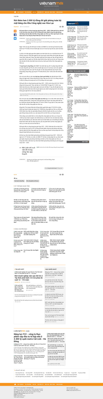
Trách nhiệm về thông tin (19, 397)
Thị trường (28, 12)
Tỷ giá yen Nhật (81, 372)
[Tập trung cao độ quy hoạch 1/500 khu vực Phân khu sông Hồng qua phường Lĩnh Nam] (22, 209)
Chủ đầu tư (40, 12)
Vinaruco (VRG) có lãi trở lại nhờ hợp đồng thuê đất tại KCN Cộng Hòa (81, 88)
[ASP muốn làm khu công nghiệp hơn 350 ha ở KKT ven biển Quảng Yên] (18, 234)
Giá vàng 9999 (29, 372)
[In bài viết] (60, 27)
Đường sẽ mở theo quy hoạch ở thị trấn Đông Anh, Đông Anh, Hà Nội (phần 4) (44, 42)
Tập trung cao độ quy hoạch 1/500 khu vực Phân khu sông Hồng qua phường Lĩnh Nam (22, 220)
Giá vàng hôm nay (20, 372)
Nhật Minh (16, 26)
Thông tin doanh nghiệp (77, 71)
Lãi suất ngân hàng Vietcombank (68, 376)
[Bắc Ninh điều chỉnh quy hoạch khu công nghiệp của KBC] (70, 118)
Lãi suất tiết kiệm (49, 374)
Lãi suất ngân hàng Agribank (70, 374)
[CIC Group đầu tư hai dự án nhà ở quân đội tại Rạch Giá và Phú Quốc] (44, 234)
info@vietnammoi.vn (21, 395)
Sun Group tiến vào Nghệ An (31, 250)
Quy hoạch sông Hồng (19, 181)
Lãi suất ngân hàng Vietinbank (52, 376)
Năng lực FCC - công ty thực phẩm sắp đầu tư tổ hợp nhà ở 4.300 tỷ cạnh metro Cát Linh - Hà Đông (54, 273)
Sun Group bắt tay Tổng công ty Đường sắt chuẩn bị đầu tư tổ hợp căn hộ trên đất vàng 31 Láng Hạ (34, 357)
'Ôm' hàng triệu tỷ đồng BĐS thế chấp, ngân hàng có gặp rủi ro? (82, 38)
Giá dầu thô (48, 372)
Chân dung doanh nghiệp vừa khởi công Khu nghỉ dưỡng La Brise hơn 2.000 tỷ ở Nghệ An (57, 252)
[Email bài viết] (62, 27)
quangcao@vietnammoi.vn (75, 390)
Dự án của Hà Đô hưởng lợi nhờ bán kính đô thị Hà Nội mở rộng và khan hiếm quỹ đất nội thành (43, 39)
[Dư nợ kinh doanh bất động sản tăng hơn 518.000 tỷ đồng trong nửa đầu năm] (71, 56)
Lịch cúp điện (29, 374)
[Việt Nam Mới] (51, 4)
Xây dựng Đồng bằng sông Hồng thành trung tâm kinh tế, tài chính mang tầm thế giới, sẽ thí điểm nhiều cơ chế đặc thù (39, 221)
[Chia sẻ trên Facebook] (15, 34)
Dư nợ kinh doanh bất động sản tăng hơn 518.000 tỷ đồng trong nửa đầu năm (82, 55)
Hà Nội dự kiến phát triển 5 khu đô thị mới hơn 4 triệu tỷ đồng (39, 201)
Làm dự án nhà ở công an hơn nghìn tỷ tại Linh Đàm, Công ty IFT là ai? (31, 241)
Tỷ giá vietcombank (20, 374)
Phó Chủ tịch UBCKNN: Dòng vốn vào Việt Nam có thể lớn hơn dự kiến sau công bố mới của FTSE (82, 30)
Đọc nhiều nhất (51, 269)
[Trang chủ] (15, 12)
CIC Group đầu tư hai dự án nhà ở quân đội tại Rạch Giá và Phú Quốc (57, 233)
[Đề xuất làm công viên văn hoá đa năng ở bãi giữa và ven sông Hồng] (57, 209)
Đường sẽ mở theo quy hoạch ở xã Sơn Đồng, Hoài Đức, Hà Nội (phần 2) (41, 160)
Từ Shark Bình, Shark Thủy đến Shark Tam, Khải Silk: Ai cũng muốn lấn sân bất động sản (81, 102)
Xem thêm (85, 141)
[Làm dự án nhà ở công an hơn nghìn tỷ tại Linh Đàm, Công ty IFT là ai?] (18, 244)
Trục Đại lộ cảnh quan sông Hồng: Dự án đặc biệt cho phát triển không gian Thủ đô (57, 201)
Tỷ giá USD (73, 372)
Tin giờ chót (19, 269)
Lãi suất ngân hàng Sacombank (23, 376)
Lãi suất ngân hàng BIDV (37, 376)
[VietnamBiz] (73, 23)
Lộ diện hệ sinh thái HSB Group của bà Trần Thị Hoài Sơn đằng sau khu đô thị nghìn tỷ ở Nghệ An (54, 296)
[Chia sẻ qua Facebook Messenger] (15, 38)
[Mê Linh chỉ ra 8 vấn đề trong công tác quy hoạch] (50, 151)
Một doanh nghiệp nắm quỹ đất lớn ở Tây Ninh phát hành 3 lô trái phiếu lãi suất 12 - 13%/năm (29, 278)
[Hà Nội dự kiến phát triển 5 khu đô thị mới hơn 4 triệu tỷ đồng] (39, 191)
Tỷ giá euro (67, 372)
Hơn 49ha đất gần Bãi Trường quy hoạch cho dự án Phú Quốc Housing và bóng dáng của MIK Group (80, 126)
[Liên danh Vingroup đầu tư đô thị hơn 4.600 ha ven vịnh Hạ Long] (70, 79)
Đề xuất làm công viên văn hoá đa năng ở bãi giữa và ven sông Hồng (56, 219)
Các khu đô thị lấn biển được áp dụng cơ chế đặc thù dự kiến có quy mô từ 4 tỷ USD (54, 310)
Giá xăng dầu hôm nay (39, 372)
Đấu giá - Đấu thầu (50, 12)
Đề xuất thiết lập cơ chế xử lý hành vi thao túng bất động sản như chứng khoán (34, 287)
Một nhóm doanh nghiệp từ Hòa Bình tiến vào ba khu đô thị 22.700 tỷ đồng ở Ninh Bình (57, 242)
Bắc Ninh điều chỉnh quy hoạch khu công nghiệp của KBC (81, 116)
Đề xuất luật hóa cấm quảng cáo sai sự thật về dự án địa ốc (28, 300)
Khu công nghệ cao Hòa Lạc (33, 181)
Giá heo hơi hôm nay (58, 372)
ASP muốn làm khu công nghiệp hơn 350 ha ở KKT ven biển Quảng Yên (31, 233)
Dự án (34, 12)
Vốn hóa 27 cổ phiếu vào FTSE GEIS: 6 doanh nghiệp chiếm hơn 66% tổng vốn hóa (82, 47)
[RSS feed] (23, 9)
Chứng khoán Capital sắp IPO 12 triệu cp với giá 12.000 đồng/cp (82, 63)
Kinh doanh (59, 12)
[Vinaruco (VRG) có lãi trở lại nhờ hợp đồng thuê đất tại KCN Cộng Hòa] (70, 92)
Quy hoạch (20, 12)
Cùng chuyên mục (20, 229)
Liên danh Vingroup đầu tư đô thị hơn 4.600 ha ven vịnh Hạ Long (81, 75)
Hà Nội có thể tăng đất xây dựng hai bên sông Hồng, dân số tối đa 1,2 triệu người (22, 201)
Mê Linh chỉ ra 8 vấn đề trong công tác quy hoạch (28, 151)
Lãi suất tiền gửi (58, 374)
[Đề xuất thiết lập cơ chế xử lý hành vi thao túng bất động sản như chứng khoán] (19, 288)
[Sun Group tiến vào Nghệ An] (18, 255)
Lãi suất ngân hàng (38, 374)
